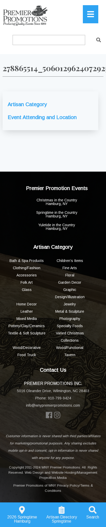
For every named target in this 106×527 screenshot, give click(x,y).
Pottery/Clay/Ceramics (26, 326)
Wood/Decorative (27, 348)
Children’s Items (70, 261)
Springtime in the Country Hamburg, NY (56, 214)
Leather (27, 311)
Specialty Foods (70, 326)
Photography (69, 319)
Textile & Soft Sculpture (27, 333)
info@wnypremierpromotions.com (53, 405)
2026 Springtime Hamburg (22, 519)
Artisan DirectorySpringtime (61, 519)
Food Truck (26, 355)
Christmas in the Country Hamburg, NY (57, 202)
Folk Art (27, 282)
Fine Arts (70, 268)
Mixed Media (26, 319)
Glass (27, 290)
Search (92, 517)
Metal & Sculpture (69, 311)
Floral (69, 275)
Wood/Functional (69, 348)
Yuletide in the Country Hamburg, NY (56, 227)
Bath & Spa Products (27, 261)
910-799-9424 (59, 398)
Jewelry (70, 304)
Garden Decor (69, 282)
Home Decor (26, 304)
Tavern (69, 355)
